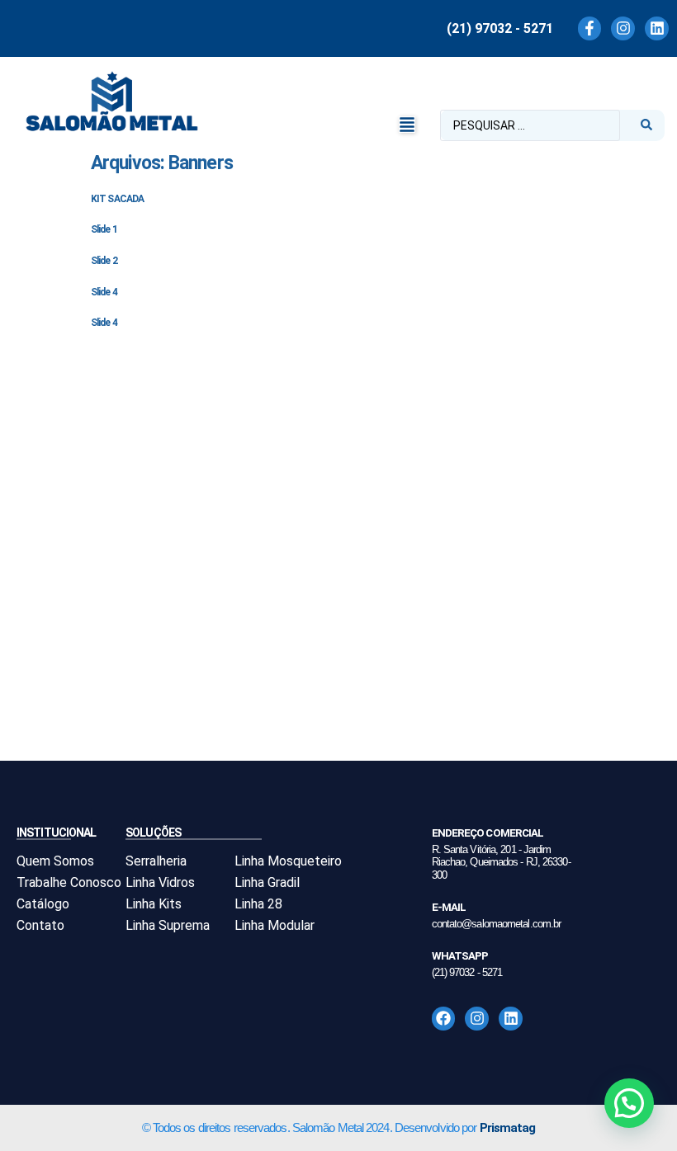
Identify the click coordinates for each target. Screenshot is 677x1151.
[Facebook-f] (590, 28)
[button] (407, 124)
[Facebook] (444, 1019)
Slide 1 (104, 229)
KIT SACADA (117, 199)
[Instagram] (623, 28)
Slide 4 (104, 292)
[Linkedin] (657, 28)
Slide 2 (104, 261)
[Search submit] (646, 125)
